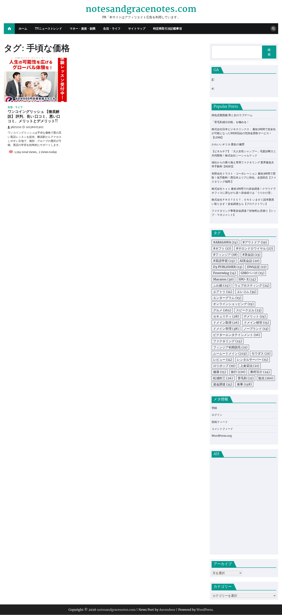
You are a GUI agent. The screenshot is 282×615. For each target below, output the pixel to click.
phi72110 (16, 127)
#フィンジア (225, 254)
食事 (244, 384)
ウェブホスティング (251, 285)
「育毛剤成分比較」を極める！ (230, 122)
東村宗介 (260, 372)
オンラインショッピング (233, 304)
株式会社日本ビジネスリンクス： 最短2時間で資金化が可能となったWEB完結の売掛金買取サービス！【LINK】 (244, 133)
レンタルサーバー (252, 359)
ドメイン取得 (226, 322)
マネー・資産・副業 (83, 28)
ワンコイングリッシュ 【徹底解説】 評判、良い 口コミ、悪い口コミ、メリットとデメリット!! (34, 117)
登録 (214, 408)
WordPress (204, 610)
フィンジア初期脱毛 (230, 347)
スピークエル (248, 310)
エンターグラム (227, 298)
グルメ (222, 310)
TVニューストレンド (48, 28)
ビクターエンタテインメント (236, 335)
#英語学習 (224, 261)
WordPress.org (222, 435)
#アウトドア (254, 242)
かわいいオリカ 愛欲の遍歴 (228, 144)
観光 (265, 378)
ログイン (217, 415)
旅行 (238, 372)
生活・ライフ (111, 28)
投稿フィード (220, 422)
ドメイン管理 (226, 329)
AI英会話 (249, 261)
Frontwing (224, 273)
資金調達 (222, 384)
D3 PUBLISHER (227, 267)
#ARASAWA (225, 242)
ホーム (23, 28)
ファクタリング (227, 341)
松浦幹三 (223, 378)
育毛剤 (246, 378)
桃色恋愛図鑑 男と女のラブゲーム (232, 115)
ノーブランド (255, 329)
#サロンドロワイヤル (254, 248)
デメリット (255, 316)
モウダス (260, 353)
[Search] (273, 28)
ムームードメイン (230, 353)
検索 (269, 52)
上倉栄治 (249, 366)
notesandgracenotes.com (141, 9)
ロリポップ (224, 366)
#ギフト (222, 248)
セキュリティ (226, 316)
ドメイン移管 (256, 322)
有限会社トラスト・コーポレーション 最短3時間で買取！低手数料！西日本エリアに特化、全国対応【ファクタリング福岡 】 (244, 178)
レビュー (222, 359)
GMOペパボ (252, 273)
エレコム (246, 291)
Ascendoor (167, 610)
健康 (219, 372)
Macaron (223, 279)
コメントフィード (222, 429)
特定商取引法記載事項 (167, 28)
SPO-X (247, 279)
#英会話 (251, 254)
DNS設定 (256, 267)
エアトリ (222, 291)
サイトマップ (136, 28)
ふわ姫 (221, 285)
